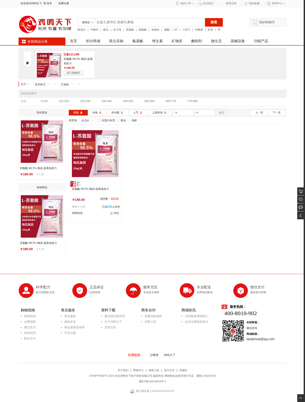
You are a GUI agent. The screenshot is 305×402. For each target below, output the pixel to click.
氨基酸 (137, 41)
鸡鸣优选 (77, 213)
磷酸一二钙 (171, 29)
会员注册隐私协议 (196, 321)
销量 (76, 112)
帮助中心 (138, 370)
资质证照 (231, 3)
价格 (95, 112)
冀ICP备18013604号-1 (152, 381)
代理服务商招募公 (196, 316)
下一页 (277, 112)
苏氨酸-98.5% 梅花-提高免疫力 (90, 189)
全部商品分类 (37, 41)
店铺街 (183, 370)
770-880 (192, 101)
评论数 (115, 112)
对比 (116, 213)
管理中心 (277, 3)
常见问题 (70, 333)
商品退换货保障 (74, 327)
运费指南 (30, 321)
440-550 (128, 101)
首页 (73, 41)
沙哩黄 (154, 355)
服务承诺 (70, 321)
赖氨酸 (143, 29)
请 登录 (47, 3)
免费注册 (63, 3)
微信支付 (30, 327)
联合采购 (116, 41)
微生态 (216, 41)
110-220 (64, 101)
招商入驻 (150, 321)
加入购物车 (73, 72)
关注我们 (208, 3)
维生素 (157, 41)
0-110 (44, 101)
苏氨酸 (65, 84)
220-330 (85, 101)
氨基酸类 (40, 84)
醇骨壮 (82, 29)
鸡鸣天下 (169, 355)
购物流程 (30, 316)
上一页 (259, 112)
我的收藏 (254, 3)
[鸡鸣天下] (45, 34)
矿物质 (177, 41)
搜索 (214, 22)
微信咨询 (252, 328)
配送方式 (30, 338)
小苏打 (186, 29)
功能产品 (261, 41)
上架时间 (157, 112)
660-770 (171, 101)
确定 (222, 112)
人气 (135, 112)
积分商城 (93, 41)
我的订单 (185, 3)
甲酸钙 (94, 29)
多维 (210, 29)
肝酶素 (199, 29)
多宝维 (117, 29)
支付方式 (169, 370)
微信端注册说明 (114, 316)
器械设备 (238, 41)
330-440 (107, 101)
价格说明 (30, 333)
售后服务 (70, 316)
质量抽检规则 (153, 316)
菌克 (106, 29)
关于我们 (123, 370)
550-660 (149, 101)
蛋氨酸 (130, 29)
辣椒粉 (155, 29)
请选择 (85, 120)
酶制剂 (196, 41)
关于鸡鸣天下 (113, 321)
